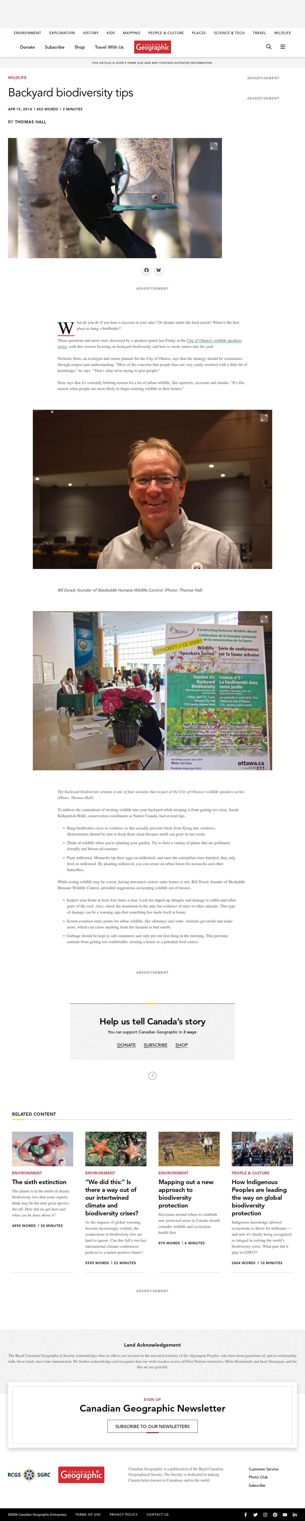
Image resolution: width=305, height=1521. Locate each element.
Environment (27, 33)
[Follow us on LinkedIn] (294, 1515)
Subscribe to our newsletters (152, 1426)
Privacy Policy (124, 1515)
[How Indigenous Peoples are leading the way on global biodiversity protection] (262, 1202)
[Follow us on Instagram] (265, 1515)
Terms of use (88, 1515)
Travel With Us (109, 47)
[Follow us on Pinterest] (275, 1515)
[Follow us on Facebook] (245, 1515)
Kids (111, 33)
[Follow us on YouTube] (285, 1515)
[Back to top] (152, 1076)
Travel (259, 33)
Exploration (62, 33)
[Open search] (268, 47)
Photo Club (258, 1477)
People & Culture (166, 33)
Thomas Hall (30, 121)
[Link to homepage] (152, 47)
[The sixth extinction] (42, 1202)
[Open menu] (282, 47)
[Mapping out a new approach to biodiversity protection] (189, 1202)
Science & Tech (229, 33)
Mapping (131, 33)
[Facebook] (146, 270)
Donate (27, 47)
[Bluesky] (159, 270)
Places (199, 33)
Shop (80, 47)
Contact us (158, 1515)
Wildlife (282, 33)
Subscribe (55, 47)
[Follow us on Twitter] (255, 1515)
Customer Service (263, 1469)
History (90, 33)
